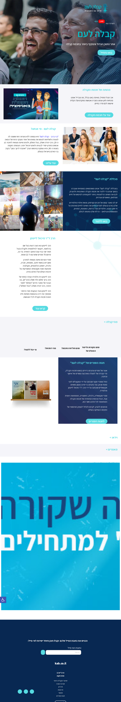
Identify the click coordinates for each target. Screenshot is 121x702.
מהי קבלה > (110, 322)
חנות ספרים (60, 696)
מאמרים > (111, 449)
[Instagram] (32, 691)
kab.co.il (60, 663)
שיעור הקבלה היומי (60, 680)
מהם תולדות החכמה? (70, 348)
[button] (13, 6)
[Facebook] (26, 691)
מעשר (60, 693)
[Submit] (43, 652)
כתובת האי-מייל (74, 647)
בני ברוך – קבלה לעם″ (49, 136)
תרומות (60, 690)
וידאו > (113, 437)
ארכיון (60, 687)
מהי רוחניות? (50, 348)
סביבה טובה (60, 684)
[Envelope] (20, 691)
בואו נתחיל (106, 52)
